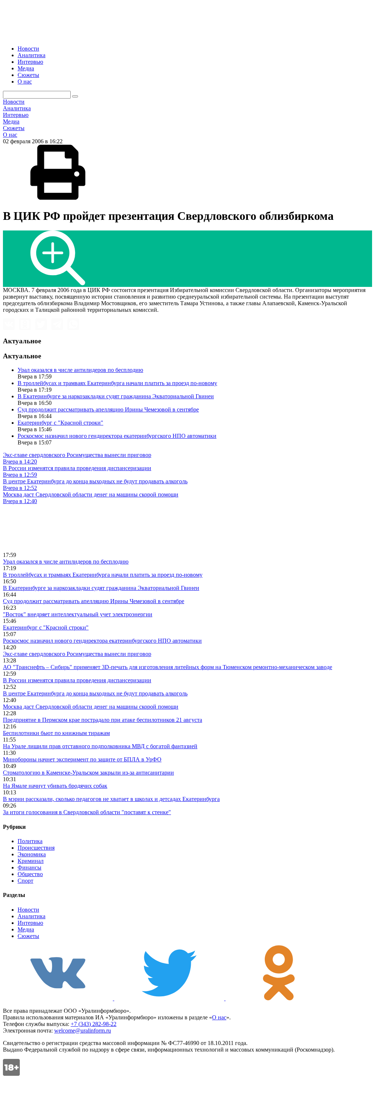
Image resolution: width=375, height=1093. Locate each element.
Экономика (32, 854)
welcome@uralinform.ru (82, 1030)
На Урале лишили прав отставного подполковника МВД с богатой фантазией (100, 746)
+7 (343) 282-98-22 (93, 1024)
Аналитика (31, 55)
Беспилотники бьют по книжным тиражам (56, 733)
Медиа (26, 68)
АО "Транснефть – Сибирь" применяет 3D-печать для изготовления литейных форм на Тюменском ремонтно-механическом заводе (167, 667)
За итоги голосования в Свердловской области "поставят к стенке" (87, 812)
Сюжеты (28, 75)
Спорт (25, 881)
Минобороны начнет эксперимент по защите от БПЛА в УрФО (82, 759)
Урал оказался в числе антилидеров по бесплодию (80, 370)
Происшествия (36, 848)
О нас (25, 81)
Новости (28, 48)
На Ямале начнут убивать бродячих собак (55, 786)
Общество (30, 874)
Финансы (29, 867)
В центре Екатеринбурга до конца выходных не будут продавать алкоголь (95, 693)
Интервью (30, 62)
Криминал (31, 861)
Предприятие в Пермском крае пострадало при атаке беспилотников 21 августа (102, 720)
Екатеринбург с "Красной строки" (60, 423)
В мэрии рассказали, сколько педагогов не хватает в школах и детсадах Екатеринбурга (111, 799)
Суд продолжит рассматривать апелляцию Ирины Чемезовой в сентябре (108, 409)
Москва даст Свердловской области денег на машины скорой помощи (90, 707)
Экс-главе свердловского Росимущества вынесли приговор (77, 654)
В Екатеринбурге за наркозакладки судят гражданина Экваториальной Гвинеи (116, 396)
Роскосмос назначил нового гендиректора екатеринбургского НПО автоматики (117, 436)
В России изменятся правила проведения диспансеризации (77, 680)
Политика (30, 841)
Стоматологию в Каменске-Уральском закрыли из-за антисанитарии (88, 772)
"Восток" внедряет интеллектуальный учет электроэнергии (77, 614)
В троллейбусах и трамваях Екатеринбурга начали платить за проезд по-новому (117, 383)
